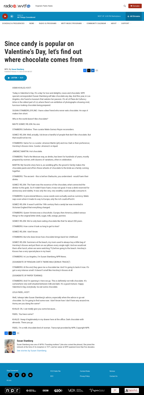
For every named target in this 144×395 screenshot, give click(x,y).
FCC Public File (55, 371)
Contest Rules (85, 371)
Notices (112, 371)
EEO (51, 376)
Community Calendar (96, 23)
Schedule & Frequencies (13, 23)
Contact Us (113, 376)
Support (125, 23)
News (31, 23)
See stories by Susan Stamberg (31, 350)
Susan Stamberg (18, 69)
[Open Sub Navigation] (26, 23)
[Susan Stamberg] (9, 346)
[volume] (12, 16)
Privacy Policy (85, 376)
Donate (136, 6)
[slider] (15, 16)
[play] (5, 16)
